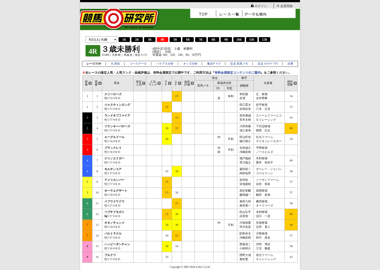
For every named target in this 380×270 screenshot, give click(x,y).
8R (213, 39)
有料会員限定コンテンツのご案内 (238, 72)
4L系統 (115, 63)
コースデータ (138, 63)
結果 (290, 63)
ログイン (261, 6)
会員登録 (286, 6)
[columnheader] (87, 83)
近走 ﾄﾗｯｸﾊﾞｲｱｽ (268, 63)
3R (150, 39)
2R (137, 39)
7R (201, 39)
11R (251, 39)
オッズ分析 (190, 63)
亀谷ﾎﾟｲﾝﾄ (214, 63)
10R (239, 39)
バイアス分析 (165, 63)
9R (226, 39)
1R (124, 39)
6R (188, 39)
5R (175, 39)
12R (264, 39)
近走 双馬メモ (239, 63)
